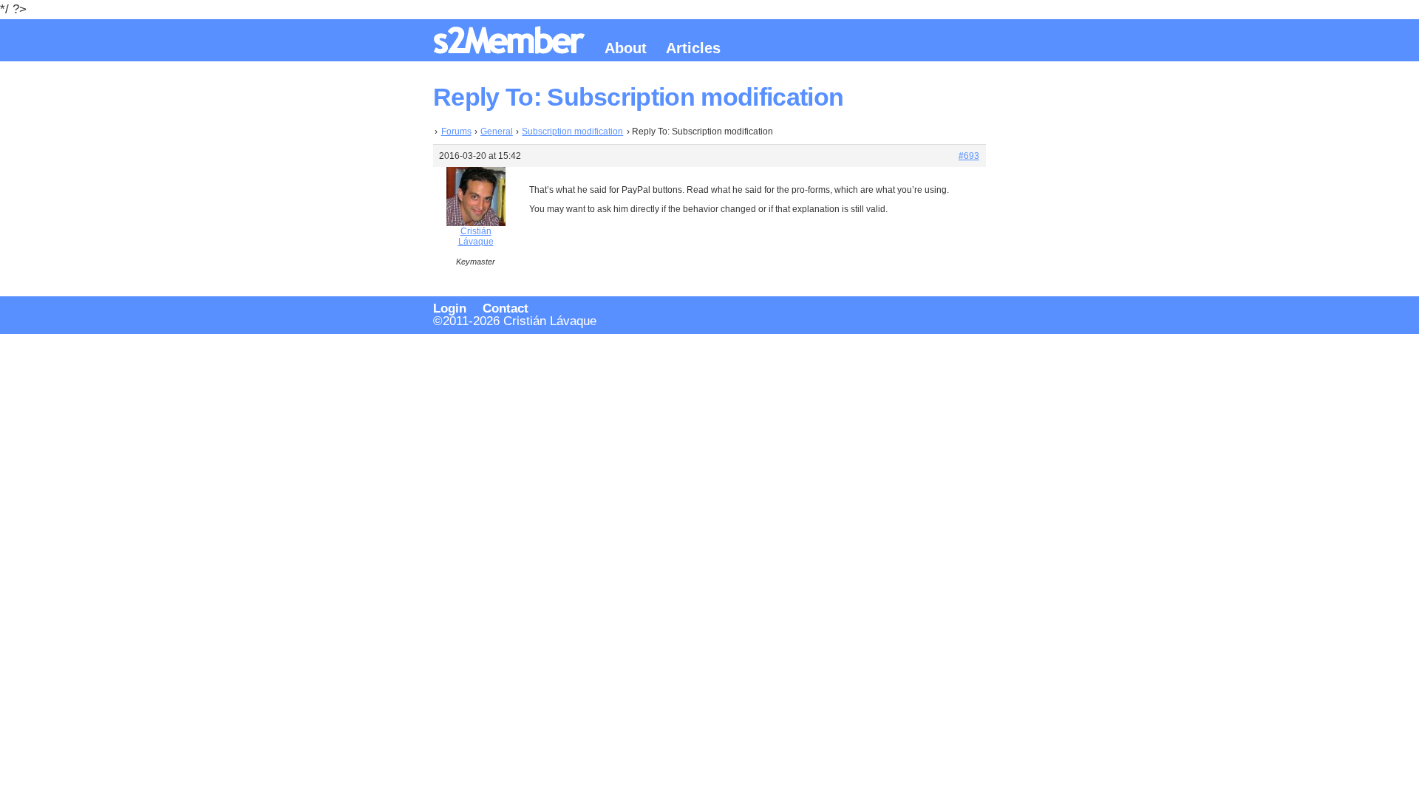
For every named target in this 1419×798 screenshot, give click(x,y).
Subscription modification (572, 131)
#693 (969, 156)
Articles (693, 48)
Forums (456, 131)
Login (449, 308)
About (626, 48)
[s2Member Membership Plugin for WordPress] (511, 48)
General (496, 131)
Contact (505, 308)
